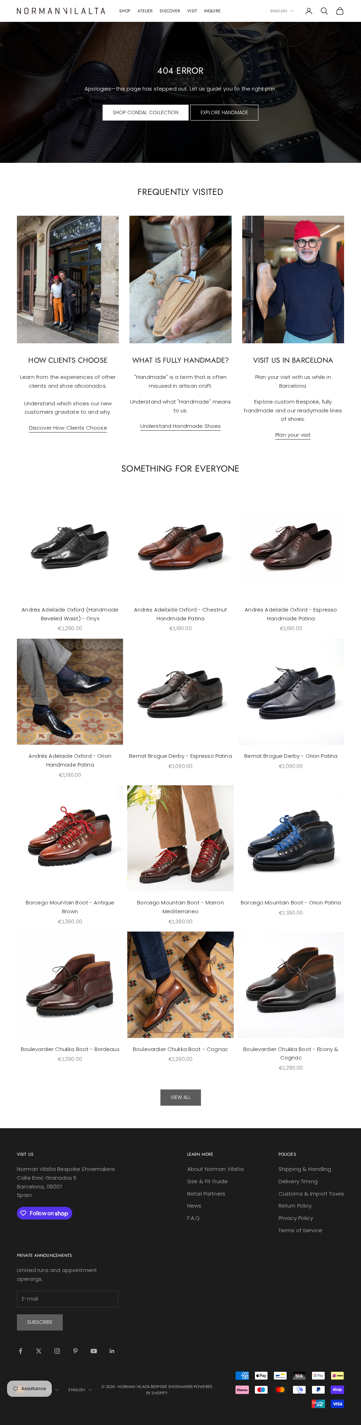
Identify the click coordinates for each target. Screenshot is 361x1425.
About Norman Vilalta (215, 1169)
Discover (170, 11)
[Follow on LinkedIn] (112, 1351)
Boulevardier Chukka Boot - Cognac (180, 1049)
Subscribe (40, 1322)
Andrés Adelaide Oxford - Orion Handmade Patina (70, 760)
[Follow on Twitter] (38, 1351)
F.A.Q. (194, 1218)
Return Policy (295, 1205)
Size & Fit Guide (207, 1181)
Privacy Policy (296, 1218)
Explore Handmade (224, 112)
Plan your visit (293, 434)
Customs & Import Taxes (311, 1193)
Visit (192, 11)
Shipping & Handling (305, 1169)
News (194, 1205)
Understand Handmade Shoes (180, 426)
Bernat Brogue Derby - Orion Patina (290, 756)
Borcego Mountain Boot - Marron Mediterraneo (180, 907)
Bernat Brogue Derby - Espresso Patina (180, 756)
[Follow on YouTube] (93, 1351)
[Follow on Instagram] (57, 1351)
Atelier (145, 11)
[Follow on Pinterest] (75, 1351)
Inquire (212, 11)
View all (181, 1097)
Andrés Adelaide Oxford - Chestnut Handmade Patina (180, 614)
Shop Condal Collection (145, 112)
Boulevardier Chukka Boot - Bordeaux (70, 1049)
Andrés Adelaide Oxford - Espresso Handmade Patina (291, 614)
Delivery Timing (298, 1181)
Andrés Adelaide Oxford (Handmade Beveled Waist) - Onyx (70, 614)
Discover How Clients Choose (68, 427)
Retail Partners (206, 1193)
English (278, 11)
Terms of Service (300, 1230)
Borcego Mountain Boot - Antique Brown (70, 907)
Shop (124, 11)
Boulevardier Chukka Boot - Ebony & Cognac (290, 1053)
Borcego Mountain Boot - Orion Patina (291, 902)
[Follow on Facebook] (20, 1351)
